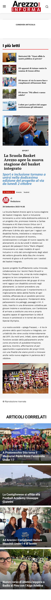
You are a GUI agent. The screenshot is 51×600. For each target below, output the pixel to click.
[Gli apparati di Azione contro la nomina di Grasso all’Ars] (9, 69)
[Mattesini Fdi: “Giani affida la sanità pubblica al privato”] (9, 57)
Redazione (15, 201)
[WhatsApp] (28, 31)
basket (26, 192)
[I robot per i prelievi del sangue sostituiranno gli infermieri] (9, 106)
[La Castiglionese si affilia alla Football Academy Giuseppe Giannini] (25, 485)
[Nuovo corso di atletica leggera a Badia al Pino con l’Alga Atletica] (25, 569)
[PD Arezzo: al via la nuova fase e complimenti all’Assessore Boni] (9, 82)
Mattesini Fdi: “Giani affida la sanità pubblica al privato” (31, 57)
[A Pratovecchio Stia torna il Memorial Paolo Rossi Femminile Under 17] (25, 443)
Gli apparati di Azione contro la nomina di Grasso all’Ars (32, 69)
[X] (16, 31)
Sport (25, 150)
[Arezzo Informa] (26, 6)
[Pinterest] (22, 31)
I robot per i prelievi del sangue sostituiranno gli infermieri (32, 105)
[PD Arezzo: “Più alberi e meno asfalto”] (9, 94)
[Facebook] (10, 31)
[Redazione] (6, 200)
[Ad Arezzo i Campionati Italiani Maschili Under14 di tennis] (25, 527)
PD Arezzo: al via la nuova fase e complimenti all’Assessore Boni (32, 81)
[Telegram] (34, 31)
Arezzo (19, 192)
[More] (40, 31)
